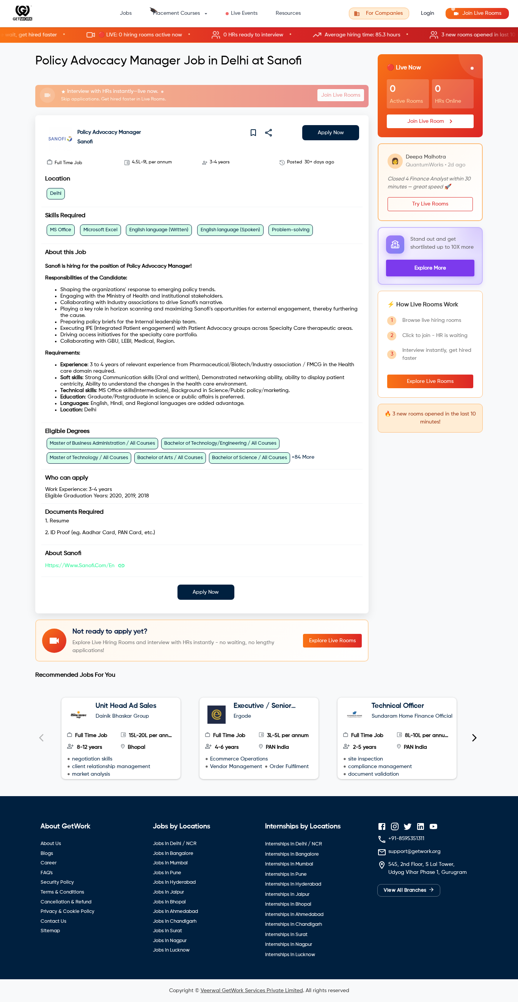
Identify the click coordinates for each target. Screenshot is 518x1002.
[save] (253, 132)
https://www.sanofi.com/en (80, 565)
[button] (259, 35)
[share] (268, 132)
